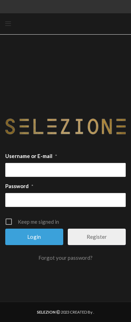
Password (19, 186)
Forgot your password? (65, 258)
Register (97, 237)
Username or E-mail (31, 156)
